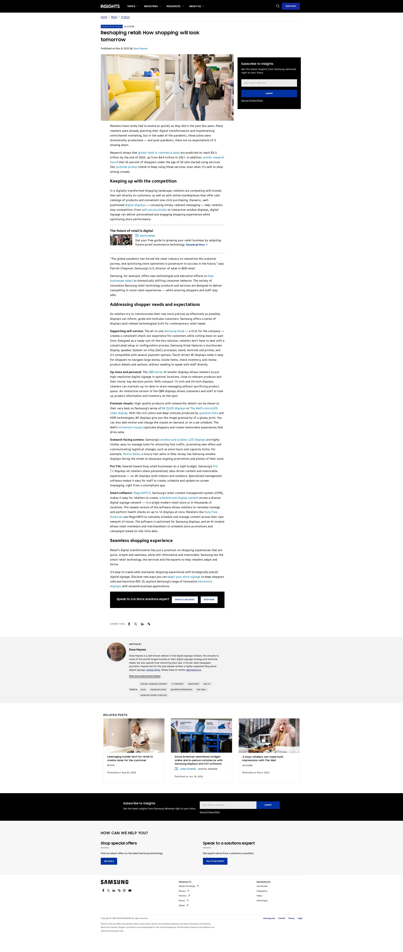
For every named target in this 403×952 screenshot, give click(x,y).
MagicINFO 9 (142, 493)
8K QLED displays (174, 408)
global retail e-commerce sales (159, 152)
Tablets (182, 905)
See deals (109, 861)
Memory (182, 891)
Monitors (183, 896)
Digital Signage (208, 769)
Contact (281, 918)
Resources (173, 6)
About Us (195, 6)
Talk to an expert (215, 861)
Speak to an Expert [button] (185, 600)
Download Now (195, 244)
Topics (131, 6)
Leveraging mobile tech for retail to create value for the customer (130, 759)
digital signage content (154, 684)
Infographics (262, 891)
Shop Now (291, 6)
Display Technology (187, 886)
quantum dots (208, 413)
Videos (259, 896)
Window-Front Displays (154, 695)
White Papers (262, 901)
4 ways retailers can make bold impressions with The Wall (262, 759)
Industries (151, 6)
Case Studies (188, 769)
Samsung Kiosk (174, 331)
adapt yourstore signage (183, 577)
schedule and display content (178, 498)
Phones (182, 901)
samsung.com (269, 918)
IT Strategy (177, 684)
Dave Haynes (140, 48)
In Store (125, 16)
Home (104, 16)
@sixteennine (193, 669)
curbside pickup (126, 167)
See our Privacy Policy (252, 100)
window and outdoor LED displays (183, 439)
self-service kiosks (154, 209)
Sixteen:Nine (153, 669)
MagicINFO (193, 684)
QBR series (155, 372)
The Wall (201, 690)
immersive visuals (131, 427)
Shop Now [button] (209, 600)
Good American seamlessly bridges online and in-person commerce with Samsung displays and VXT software (199, 760)
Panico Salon (131, 454)
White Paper (147, 236)
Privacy (291, 918)
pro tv (207, 684)
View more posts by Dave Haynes (144, 676)
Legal (300, 918)
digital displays (135, 205)
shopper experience (181, 690)
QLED (143, 690)
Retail (114, 16)
